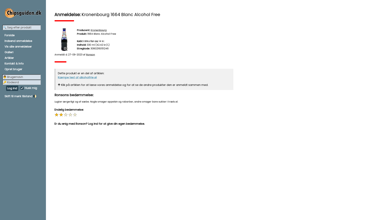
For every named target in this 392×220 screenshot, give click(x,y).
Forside (10, 35)
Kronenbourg (99, 30)
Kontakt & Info (14, 63)
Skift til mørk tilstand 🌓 (20, 96)
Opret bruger (13, 69)
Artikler (9, 58)
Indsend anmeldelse (18, 41)
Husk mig (31, 88)
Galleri (9, 52)
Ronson (90, 54)
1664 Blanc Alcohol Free (101, 34)
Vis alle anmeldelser (18, 46)
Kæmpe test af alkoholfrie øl (77, 77)
